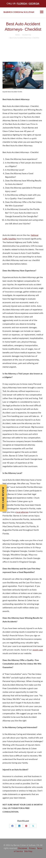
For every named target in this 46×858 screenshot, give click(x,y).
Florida (22, 4)
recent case (37, 650)
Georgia (34, 4)
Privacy (32, 848)
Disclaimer (22, 848)
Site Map (28, 851)
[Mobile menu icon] (41, 11)
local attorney (22, 512)
